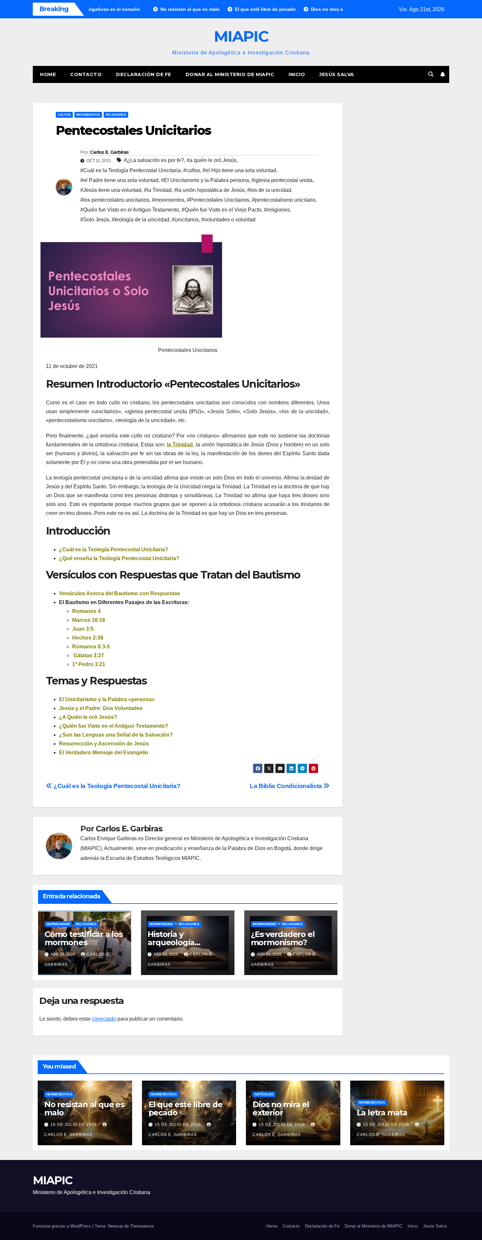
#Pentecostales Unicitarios (218, 200)
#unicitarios (185, 219)
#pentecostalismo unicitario (283, 200)
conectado (104, 1019)
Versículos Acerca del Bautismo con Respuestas (119, 593)
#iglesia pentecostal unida (281, 180)
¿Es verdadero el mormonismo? (283, 938)
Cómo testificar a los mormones (84, 938)
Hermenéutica (59, 1094)
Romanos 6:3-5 (91, 646)
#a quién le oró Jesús (211, 160)
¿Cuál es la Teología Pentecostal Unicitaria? (113, 549)
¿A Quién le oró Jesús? (88, 717)
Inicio (297, 74)
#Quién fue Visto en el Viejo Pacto (221, 210)
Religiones (116, 114)
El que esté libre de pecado (186, 1108)
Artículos (263, 1094)
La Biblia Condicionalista (286, 786)
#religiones (277, 210)
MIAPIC (241, 36)
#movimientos (168, 200)
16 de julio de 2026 (74, 1124)
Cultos (64, 114)
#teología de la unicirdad (140, 219)
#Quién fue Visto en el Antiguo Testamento (129, 210)
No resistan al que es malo (84, 1108)
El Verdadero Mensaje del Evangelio (103, 752)
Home (48, 74)
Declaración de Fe (143, 74)
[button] (430, 74)
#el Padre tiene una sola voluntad (119, 180)
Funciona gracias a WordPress (62, 1226)
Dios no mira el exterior (280, 1108)
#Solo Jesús (94, 219)
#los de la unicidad (269, 190)
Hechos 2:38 (87, 637)
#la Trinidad (157, 190)
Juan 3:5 (82, 629)
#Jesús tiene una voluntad (110, 190)
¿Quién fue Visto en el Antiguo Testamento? (113, 726)
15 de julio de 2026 (178, 1124)
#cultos (191, 170)
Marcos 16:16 (88, 620)
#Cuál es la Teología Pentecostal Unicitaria (130, 170)
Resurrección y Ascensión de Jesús (104, 743)
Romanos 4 (86, 611)
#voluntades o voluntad (228, 219)
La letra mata (382, 1112)
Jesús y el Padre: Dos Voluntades (101, 708)
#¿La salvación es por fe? (154, 160)
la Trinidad (180, 444)
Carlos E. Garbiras (109, 152)
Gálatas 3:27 (88, 655)
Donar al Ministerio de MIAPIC (230, 74)
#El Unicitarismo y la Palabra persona (205, 180)
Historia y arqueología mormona (171, 942)
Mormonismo (58, 924)
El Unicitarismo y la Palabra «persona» (107, 699)
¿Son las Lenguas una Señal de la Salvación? (116, 735)
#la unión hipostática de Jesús (209, 190)
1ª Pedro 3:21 (88, 664)
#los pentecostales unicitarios (114, 200)
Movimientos (88, 114)
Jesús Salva (336, 74)
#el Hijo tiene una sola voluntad (239, 170)
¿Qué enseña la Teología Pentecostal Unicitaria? (119, 558)
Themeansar (142, 1226)
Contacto (86, 74)
